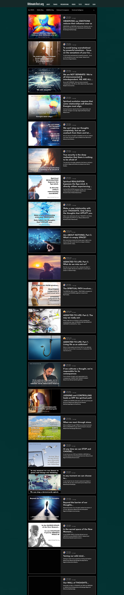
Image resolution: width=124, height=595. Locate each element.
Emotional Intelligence (77, 10)
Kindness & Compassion (63, 10)
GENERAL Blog (50, 10)
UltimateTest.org (35, 4)
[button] (94, 10)
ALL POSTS (31, 10)
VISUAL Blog (40, 10)
